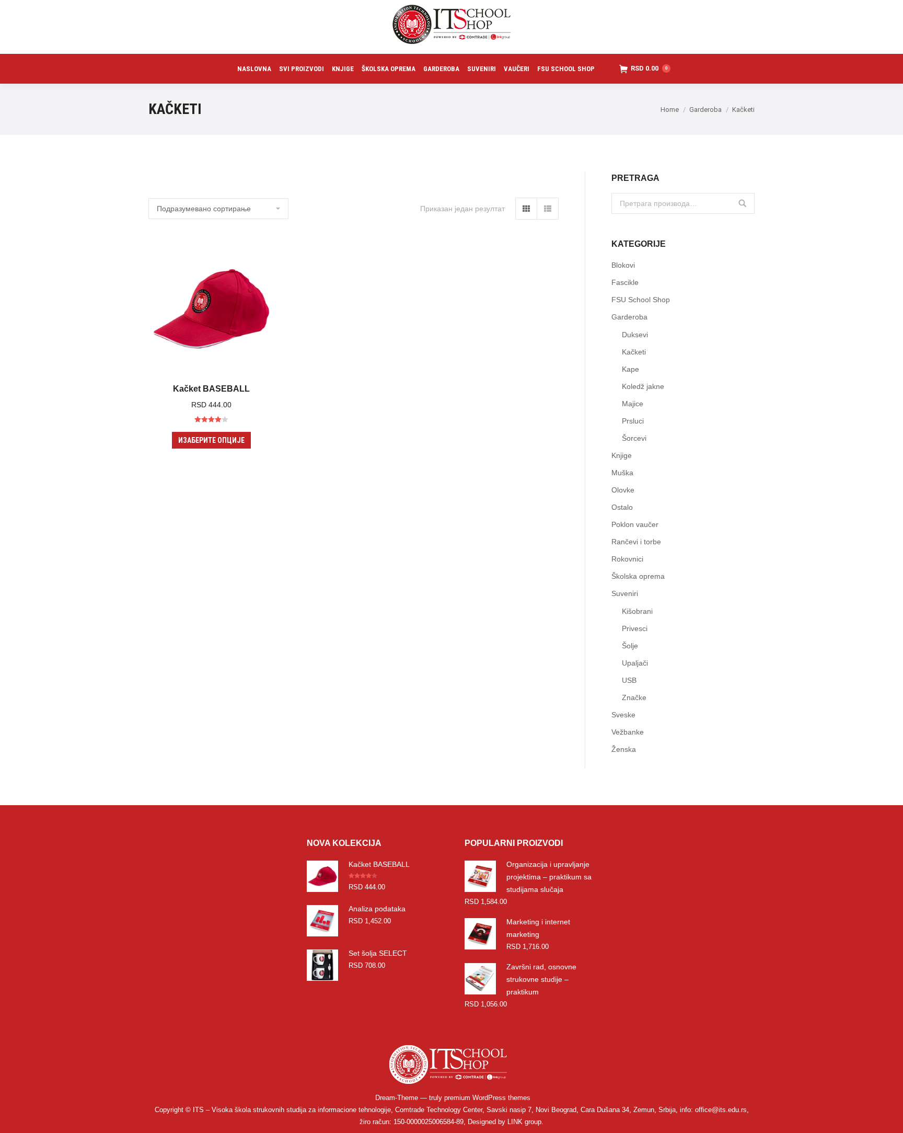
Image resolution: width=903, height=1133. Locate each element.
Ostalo (622, 507)
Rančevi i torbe (636, 541)
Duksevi (635, 334)
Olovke (622, 490)
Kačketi (634, 352)
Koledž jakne (643, 386)
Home (670, 109)
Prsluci (633, 421)
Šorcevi (634, 438)
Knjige (621, 455)
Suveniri (624, 593)
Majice (632, 403)
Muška (622, 472)
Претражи (742, 203)
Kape (630, 369)
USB (629, 680)
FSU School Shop (640, 299)
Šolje (630, 646)
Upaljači (635, 663)
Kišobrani (637, 611)
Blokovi (623, 265)
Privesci (634, 628)
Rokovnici (627, 559)
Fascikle (625, 282)
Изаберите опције (211, 440)
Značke (634, 697)
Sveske (623, 715)
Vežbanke (627, 732)
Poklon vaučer (634, 524)
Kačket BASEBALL (211, 388)
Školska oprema (638, 576)
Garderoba (705, 109)
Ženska (623, 749)
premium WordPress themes (487, 1098)
